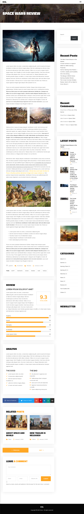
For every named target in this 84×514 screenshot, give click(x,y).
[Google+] (36, 400)
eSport (62, 259)
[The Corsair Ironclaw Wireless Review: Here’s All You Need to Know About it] (64, 198)
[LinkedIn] (44, 400)
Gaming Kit (63, 270)
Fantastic (20, 270)
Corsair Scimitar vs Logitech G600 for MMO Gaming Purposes (68, 65)
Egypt (13, 270)
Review (33, 270)
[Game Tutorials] (4, 2)
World (45, 270)
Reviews (29, 265)
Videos (34, 439)
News (9, 439)
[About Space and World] (17, 422)
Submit (46, 478)
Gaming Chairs (64, 266)
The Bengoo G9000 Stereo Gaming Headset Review (74, 188)
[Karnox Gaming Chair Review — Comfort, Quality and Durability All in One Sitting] (64, 170)
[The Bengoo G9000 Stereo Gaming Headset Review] (64, 185)
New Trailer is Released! (38, 434)
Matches (62, 273)
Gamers (62, 262)
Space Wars (71, 115)
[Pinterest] (40, 400)
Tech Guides (63, 288)
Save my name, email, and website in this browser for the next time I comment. (27, 484)
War (39, 270)
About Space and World (15, 434)
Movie (26, 270)
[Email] (52, 400)
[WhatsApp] (48, 400)
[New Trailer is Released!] (41, 422)
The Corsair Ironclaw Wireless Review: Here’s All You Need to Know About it (68, 82)
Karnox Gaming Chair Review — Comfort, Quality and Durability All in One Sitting (69, 72)
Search (62, 34)
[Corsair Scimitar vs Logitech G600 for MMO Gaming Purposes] (64, 153)
